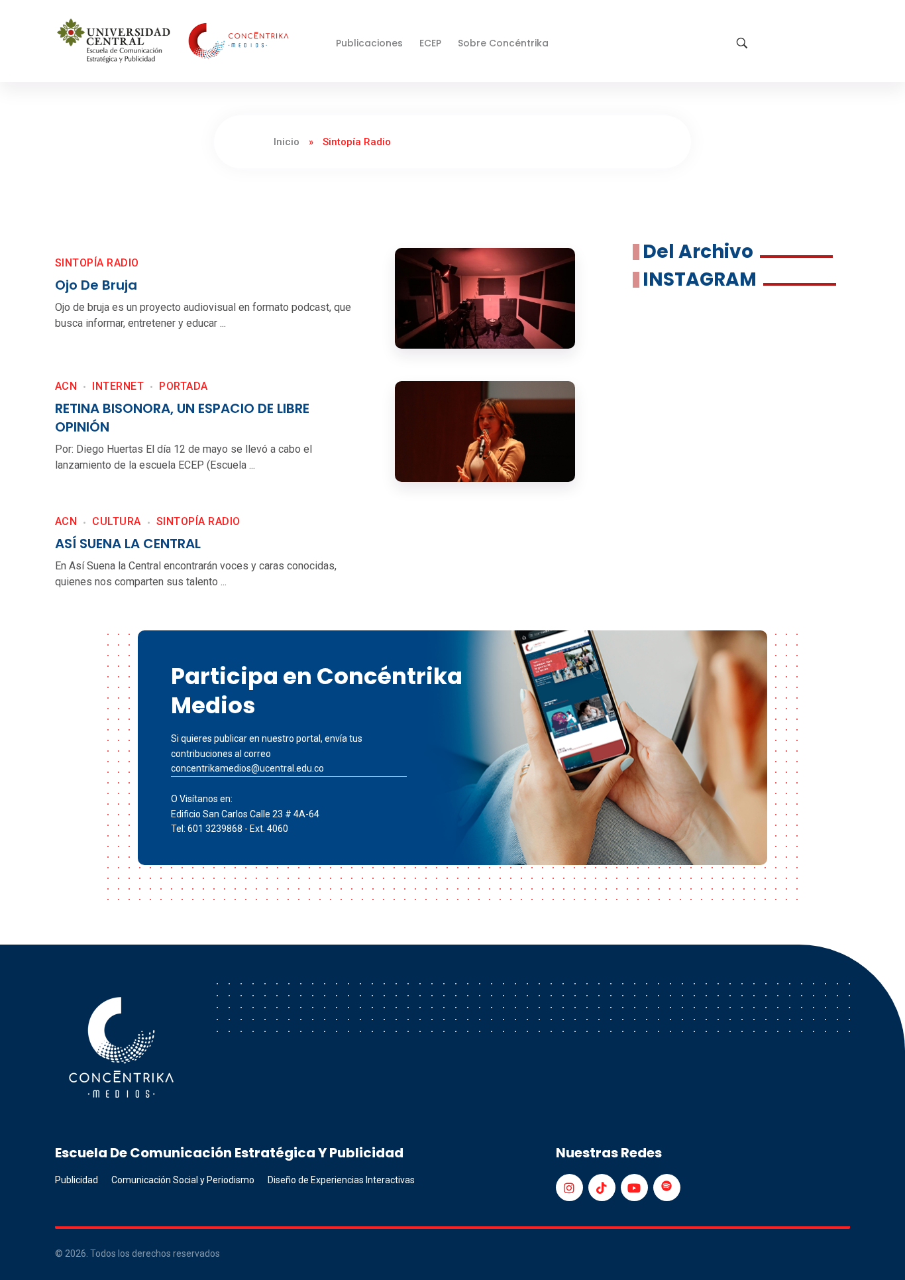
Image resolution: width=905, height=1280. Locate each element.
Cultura (116, 521)
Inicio (286, 142)
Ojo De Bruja (96, 285)
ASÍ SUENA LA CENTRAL (128, 543)
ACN (66, 386)
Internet (118, 386)
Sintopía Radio (97, 263)
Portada (183, 386)
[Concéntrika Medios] (175, 42)
